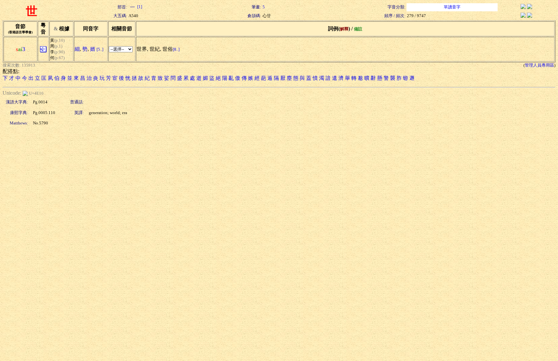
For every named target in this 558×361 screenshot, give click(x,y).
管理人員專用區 (539, 65)
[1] (139, 6)
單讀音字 (452, 7)
